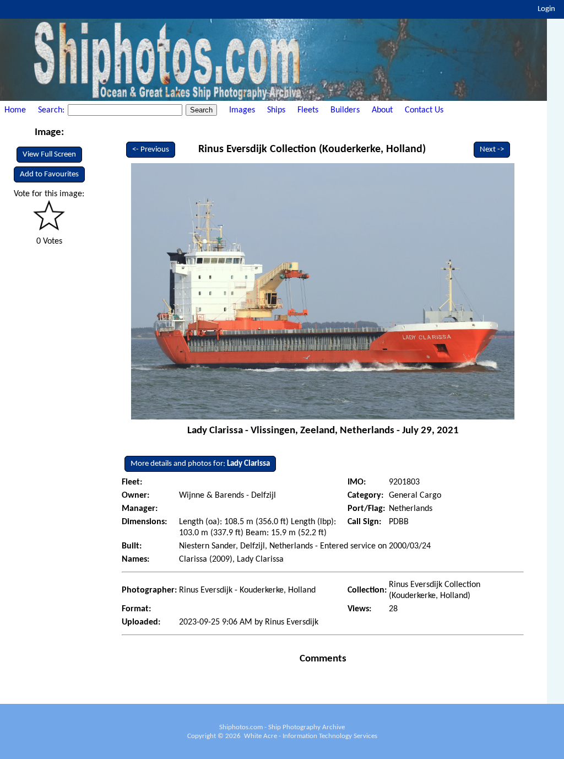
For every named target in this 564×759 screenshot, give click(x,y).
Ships (276, 110)
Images (242, 110)
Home (15, 110)
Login (546, 9)
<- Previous (150, 150)
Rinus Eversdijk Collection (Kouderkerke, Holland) (312, 149)
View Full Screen (49, 154)
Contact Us (424, 110)
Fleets (307, 110)
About (382, 110)
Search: (52, 110)
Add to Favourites (49, 174)
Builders (345, 110)
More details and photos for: (200, 464)
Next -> (492, 150)
